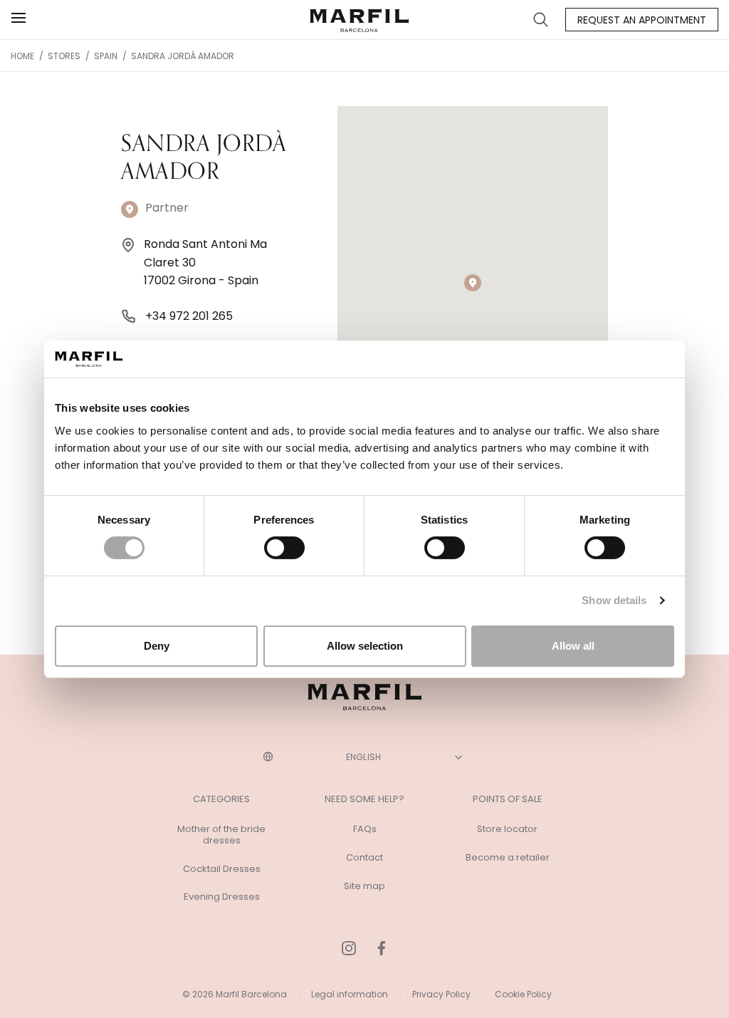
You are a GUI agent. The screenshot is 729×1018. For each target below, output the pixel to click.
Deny (156, 646)
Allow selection (365, 646)
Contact (364, 857)
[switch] (284, 547)
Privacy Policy (441, 994)
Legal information (349, 994)
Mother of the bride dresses (221, 835)
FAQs (365, 829)
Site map (364, 886)
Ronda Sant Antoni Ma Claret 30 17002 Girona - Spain (205, 262)
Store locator (507, 829)
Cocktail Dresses (222, 869)
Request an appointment (641, 20)
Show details (614, 600)
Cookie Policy (523, 994)
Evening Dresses (222, 897)
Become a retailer (508, 857)
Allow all (573, 646)
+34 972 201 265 (189, 316)
